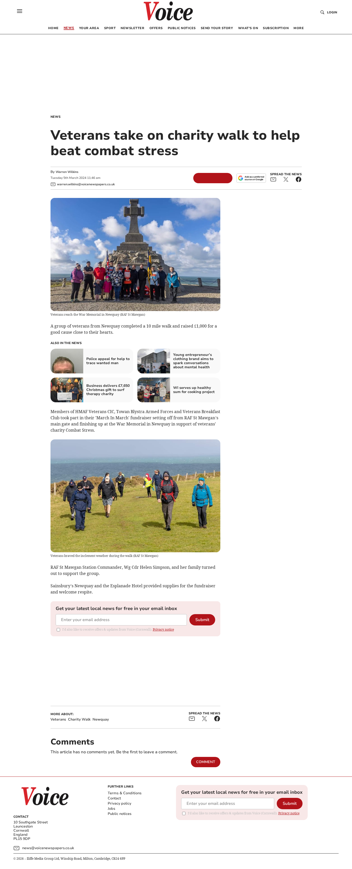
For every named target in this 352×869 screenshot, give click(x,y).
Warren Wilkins (67, 172)
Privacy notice (163, 629)
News (56, 117)
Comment (205, 761)
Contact (114, 798)
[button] (19, 11)
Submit (202, 620)
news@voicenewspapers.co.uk (48, 848)
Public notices (119, 813)
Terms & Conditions (124, 793)
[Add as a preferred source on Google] (251, 178)
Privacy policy (119, 803)
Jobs (111, 808)
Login (332, 12)
